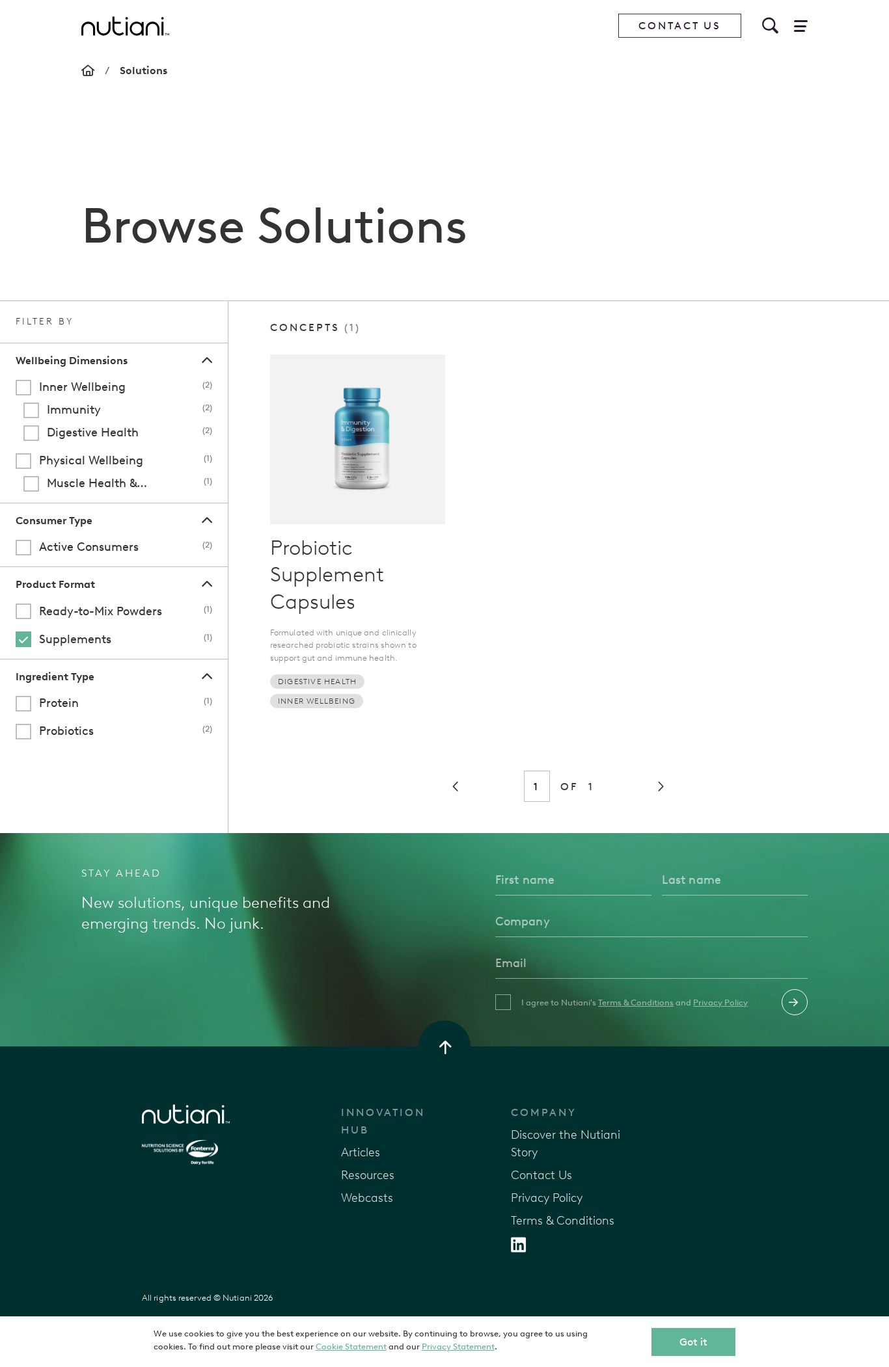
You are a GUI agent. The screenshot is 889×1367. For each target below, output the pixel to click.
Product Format (55, 584)
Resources (367, 1175)
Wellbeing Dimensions (72, 360)
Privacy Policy (720, 1002)
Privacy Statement (458, 1346)
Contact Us (679, 26)
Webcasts (367, 1198)
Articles (360, 1152)
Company (544, 1112)
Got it (693, 1342)
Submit (795, 1002)
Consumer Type (54, 520)
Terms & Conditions (636, 1002)
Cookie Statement (351, 1346)
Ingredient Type (55, 676)
